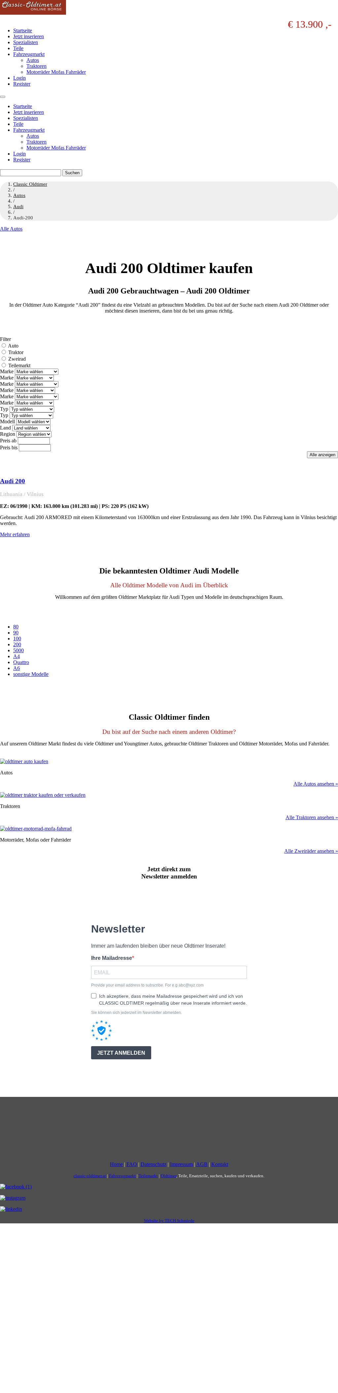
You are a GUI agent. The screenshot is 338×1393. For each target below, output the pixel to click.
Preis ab (8, 440)
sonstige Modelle (31, 674)
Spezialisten (25, 42)
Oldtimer (168, 1176)
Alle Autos (11, 229)
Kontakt (219, 1164)
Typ (4, 409)
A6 (16, 668)
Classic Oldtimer (30, 184)
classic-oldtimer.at (90, 1176)
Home (116, 1164)
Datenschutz (153, 1164)
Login (19, 78)
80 (15, 626)
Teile (18, 48)
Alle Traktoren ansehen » (312, 817)
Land (5, 428)
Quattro (21, 662)
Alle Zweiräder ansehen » (311, 851)
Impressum (181, 1164)
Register (21, 84)
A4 (16, 656)
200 (17, 644)
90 (15, 632)
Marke (7, 371)
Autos (32, 60)
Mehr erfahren (15, 534)
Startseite (22, 30)
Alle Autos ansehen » (315, 784)
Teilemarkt (19, 365)
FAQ (131, 1164)
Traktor (15, 352)
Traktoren (36, 66)
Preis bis (8, 447)
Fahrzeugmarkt (29, 54)
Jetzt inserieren (28, 36)
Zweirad (17, 359)
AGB (202, 1164)
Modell (7, 421)
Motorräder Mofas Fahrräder (56, 72)
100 (17, 638)
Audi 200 (12, 481)
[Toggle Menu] (2, 97)
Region (7, 434)
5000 (18, 650)
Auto (13, 345)
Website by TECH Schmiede (169, 1220)
